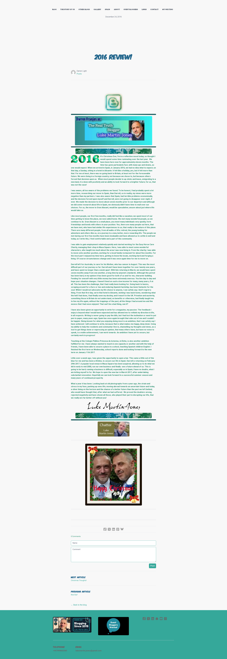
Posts (79, 74)
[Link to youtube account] (161, 618)
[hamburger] (42, 4)
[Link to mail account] (156, 618)
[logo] (113, 4)
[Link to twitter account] (148, 618)
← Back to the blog (79, 605)
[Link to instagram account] (165, 618)
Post (152, 566)
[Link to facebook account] (144, 618)
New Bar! (74, 595)
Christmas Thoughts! (79, 580)
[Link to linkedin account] (152, 618)
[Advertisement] (113, 36)
